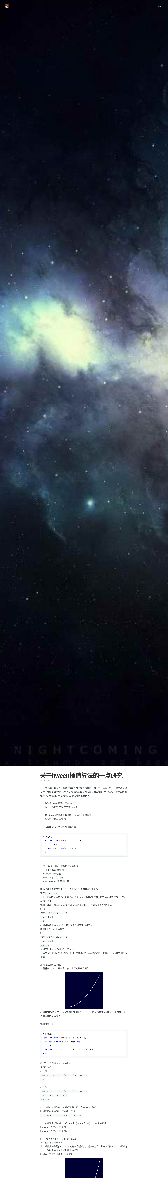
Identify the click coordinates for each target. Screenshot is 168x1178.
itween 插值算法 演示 (55, 818)
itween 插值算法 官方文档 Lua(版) (61, 807)
